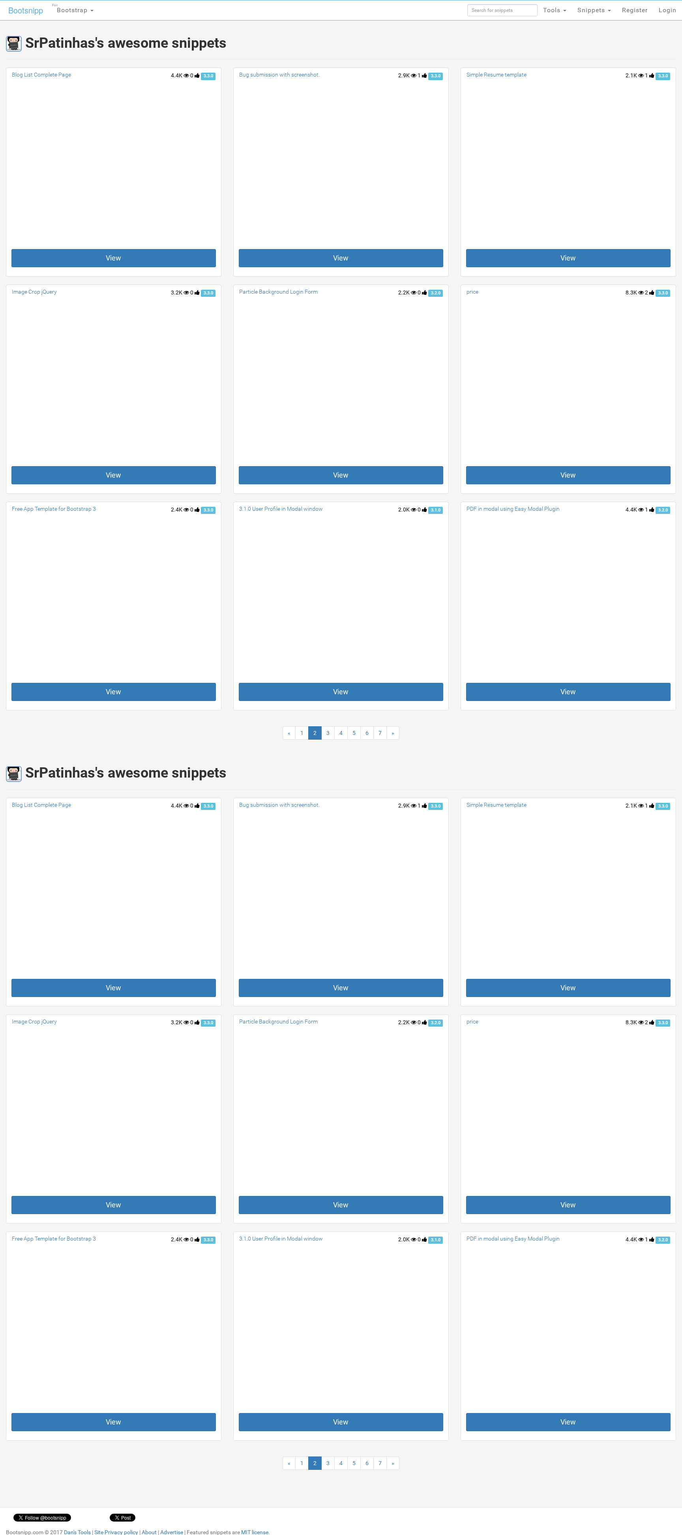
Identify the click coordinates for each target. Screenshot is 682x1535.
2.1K (632, 75)
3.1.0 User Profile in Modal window (281, 509)
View (113, 258)
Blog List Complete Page (41, 74)
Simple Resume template (496, 74)
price (472, 292)
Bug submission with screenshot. (279, 74)
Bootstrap (71, 9)
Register (635, 10)
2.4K (177, 509)
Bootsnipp (25, 10)
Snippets (592, 10)
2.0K (404, 509)
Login (667, 10)
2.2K (404, 292)
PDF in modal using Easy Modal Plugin (513, 509)
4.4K (177, 75)
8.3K (632, 292)
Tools (552, 10)
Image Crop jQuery (34, 292)
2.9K (404, 75)
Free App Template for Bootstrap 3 (54, 509)
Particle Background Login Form (278, 292)
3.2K (177, 292)
